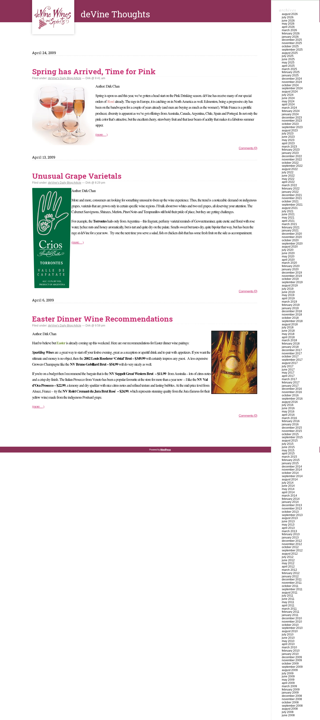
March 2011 (289, 608)
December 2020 (292, 233)
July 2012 (288, 557)
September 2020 (292, 243)
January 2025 (290, 75)
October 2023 (290, 124)
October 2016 (290, 395)
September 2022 (292, 165)
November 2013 (292, 508)
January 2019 (290, 308)
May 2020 (288, 256)
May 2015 (288, 450)
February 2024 (291, 111)
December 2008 (292, 696)
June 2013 (288, 521)
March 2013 (289, 531)
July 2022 (288, 172)
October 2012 (290, 547)
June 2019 (288, 292)
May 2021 (288, 217)
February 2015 (291, 460)
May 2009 (288, 679)
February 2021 (291, 227)
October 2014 (290, 473)
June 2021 (288, 214)
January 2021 (290, 230)
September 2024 (292, 88)
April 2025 (288, 65)
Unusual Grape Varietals (77, 176)
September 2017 (292, 359)
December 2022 (292, 156)
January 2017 (290, 385)
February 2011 (290, 611)
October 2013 (290, 511)
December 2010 (292, 618)
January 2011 (290, 615)
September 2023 (292, 127)
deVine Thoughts (53, 17)
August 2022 (290, 169)
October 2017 (290, 356)
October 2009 (290, 663)
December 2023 (292, 117)
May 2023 (288, 140)
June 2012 (288, 560)
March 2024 (289, 107)
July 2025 (288, 56)
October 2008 (290, 702)
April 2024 (288, 104)
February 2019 (291, 305)
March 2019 (289, 301)
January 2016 (290, 424)
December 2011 (292, 579)
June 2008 (288, 715)
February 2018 (291, 343)
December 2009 (292, 657)
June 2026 (288, 20)
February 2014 (291, 499)
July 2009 (288, 673)
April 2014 (288, 492)
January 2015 (290, 463)
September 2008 (292, 705)
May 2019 (288, 295)
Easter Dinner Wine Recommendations (102, 319)
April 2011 (288, 605)
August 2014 (290, 479)
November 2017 (292, 353)
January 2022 (290, 191)
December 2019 (292, 272)
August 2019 (290, 285)
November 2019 (292, 276)
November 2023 (292, 120)
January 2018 (290, 347)
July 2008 (288, 712)
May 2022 (288, 179)
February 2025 (291, 72)
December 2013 (292, 505)
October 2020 (290, 240)
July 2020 (288, 250)
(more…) (101, 134)
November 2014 (292, 469)
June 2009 (288, 676)
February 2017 (291, 382)
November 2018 (292, 314)
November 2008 (292, 699)
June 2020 (288, 253)
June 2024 (288, 98)
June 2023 (288, 136)
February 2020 (291, 266)
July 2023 (288, 133)
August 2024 (290, 91)
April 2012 (288, 566)
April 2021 (288, 221)
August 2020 (290, 246)
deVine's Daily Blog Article (64, 78)
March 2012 (289, 570)
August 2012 (290, 553)
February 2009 (291, 689)
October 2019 (290, 279)
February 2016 (291, 421)
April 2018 (288, 337)
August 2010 (290, 631)
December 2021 (292, 195)
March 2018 (289, 340)
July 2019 (288, 288)
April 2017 (288, 376)
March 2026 (289, 30)
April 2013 (288, 528)
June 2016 (288, 408)
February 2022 (291, 188)
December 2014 (292, 466)
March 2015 (289, 456)
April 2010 (288, 644)
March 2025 (289, 69)
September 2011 (292, 589)
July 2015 (288, 443)
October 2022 (290, 162)
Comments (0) (248, 148)
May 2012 (288, 563)
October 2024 (290, 85)
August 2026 (290, 14)
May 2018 (288, 334)
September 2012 (292, 550)
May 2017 (288, 372)
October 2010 (290, 625)
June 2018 (288, 330)
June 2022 (288, 175)
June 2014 (288, 485)
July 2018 (288, 327)
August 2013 (290, 518)
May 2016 (288, 411)
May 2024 (288, 101)
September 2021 (292, 204)
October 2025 (290, 46)
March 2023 (289, 146)
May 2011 (288, 602)
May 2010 (288, 641)
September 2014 (292, 476)
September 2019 (292, 282)
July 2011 (287, 595)
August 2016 (290, 402)
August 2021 (290, 208)
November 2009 (292, 660)
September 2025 (292, 49)
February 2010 (291, 650)
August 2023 (290, 130)
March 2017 (289, 379)
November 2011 (292, 582)
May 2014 (288, 489)
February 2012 (291, 573)
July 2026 (288, 17)
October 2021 (290, 201)
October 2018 (290, 317)
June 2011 (288, 599)
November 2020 (292, 237)
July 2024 (288, 94)
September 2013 (292, 515)
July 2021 (288, 211)
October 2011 (290, 586)
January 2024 (290, 114)
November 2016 (292, 392)
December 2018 (292, 311)
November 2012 (292, 544)
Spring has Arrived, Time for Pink (94, 71)
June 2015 (288, 447)
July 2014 (288, 482)
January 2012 (290, 576)
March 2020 (289, 262)
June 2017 (288, 369)
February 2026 (291, 33)
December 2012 (292, 540)
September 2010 (292, 628)
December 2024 (292, 78)
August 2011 (290, 592)
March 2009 (289, 686)
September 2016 (292, 398)
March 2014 (289, 495)
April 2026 (288, 27)
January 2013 (290, 537)
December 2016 (292, 388)
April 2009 (288, 683)
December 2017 (292, 350)
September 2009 (292, 666)
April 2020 (288, 259)
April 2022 (288, 182)
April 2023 (288, 143)
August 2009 (290, 670)
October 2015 (290, 434)
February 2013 (291, 534)
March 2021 (289, 224)
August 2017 (290, 363)
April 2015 (288, 453)
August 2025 (290, 53)
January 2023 (290, 153)
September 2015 (292, 437)
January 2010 (290, 654)
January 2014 (290, 502)
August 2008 (290, 708)
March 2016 (289, 418)
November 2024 (292, 82)
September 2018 (292, 321)
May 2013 (288, 524)
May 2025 (288, 62)
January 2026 (290, 36)
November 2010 (292, 621)
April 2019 (288, 298)
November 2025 (292, 43)
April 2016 (288, 414)
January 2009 (290, 692)
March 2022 (289, 185)
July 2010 (288, 634)
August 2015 (290, 440)
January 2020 (290, 269)
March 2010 (289, 647)
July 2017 (288, 366)
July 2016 (288, 405)
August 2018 (290, 324)
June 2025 (288, 59)
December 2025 (292, 39)
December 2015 (292, 427)
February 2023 (291, 149)
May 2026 (288, 23)
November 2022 (292, 159)
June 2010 (288, 637)
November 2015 (292, 431)
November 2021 (292, 198)
